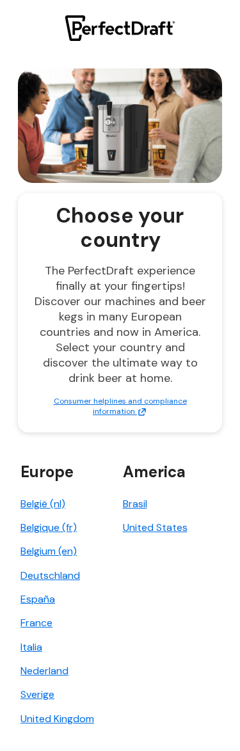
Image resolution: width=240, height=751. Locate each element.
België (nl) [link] (42, 503)
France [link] (36, 622)
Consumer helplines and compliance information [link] (120, 406)
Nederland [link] (44, 670)
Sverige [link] (37, 694)
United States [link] (155, 527)
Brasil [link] (135, 503)
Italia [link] (31, 647)
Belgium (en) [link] (48, 551)
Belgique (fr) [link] (48, 527)
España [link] (37, 599)
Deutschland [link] (50, 575)
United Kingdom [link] (57, 718)
